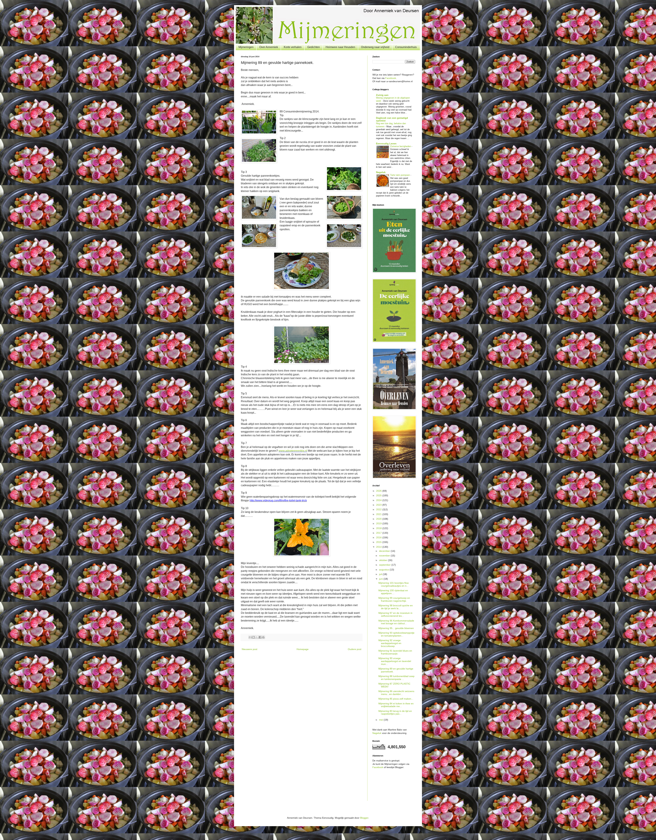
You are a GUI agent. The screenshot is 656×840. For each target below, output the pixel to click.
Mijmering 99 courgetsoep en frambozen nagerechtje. (394, 599)
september (385, 564)
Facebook (390, 78)
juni (381, 578)
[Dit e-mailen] (250, 637)
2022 (379, 509)
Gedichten (313, 47)
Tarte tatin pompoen (400, 175)
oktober (383, 560)
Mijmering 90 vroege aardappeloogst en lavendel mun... (394, 661)
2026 (379, 490)
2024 (379, 500)
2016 (379, 537)
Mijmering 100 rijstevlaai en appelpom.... (393, 592)
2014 (379, 546)
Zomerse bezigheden (401, 146)
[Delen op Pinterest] (263, 637)
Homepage (303, 649)
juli (381, 574)
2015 (379, 542)
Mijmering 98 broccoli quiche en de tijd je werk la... (395, 607)
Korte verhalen (293, 47)
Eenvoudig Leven (386, 143)
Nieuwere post (249, 649)
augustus (384, 569)
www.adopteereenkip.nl (293, 450)
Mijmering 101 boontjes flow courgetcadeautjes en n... (393, 584)
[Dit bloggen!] (253, 637)
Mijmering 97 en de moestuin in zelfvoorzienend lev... (395, 614)
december (385, 551)
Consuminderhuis (406, 47)
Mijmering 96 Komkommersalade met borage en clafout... (396, 622)
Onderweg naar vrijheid (375, 47)
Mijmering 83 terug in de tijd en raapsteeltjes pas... (395, 712)
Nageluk (381, 172)
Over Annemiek (268, 47)
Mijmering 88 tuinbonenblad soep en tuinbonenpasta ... (396, 677)
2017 (379, 532)
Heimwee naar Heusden (340, 47)
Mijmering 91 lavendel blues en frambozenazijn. (395, 652)
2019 (379, 523)
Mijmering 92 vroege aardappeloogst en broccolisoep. (389, 643)
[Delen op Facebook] (260, 637)
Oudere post (354, 649)
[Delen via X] (256, 637)
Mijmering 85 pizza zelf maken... (395, 698)
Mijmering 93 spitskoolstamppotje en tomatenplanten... (396, 634)
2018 (379, 528)
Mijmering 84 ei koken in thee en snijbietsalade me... (396, 705)
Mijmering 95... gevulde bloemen (396, 628)
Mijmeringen (246, 47)
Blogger (364, 817)
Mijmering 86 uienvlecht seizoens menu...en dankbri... (396, 692)
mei (381, 719)
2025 (379, 495)
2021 (379, 514)
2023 (379, 504)
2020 (379, 518)
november (385, 555)
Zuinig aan (382, 95)
